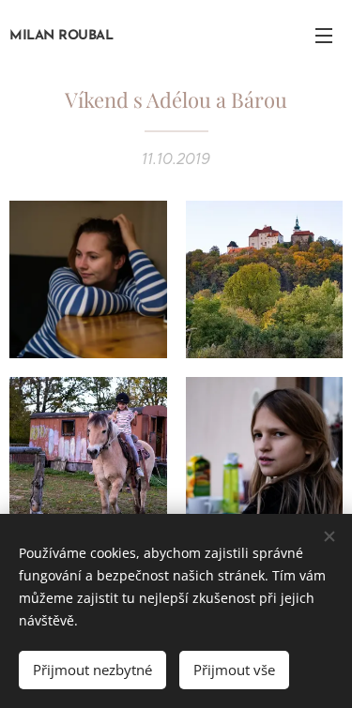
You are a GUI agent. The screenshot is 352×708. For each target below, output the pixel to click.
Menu (324, 34)
